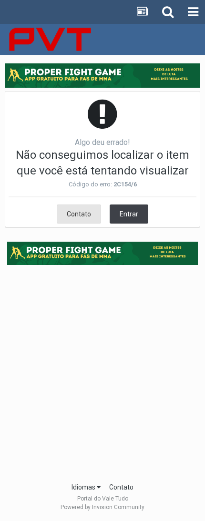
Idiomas (84, 487)
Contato (79, 214)
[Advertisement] (102, 370)
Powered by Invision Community (102, 507)
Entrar (129, 214)
